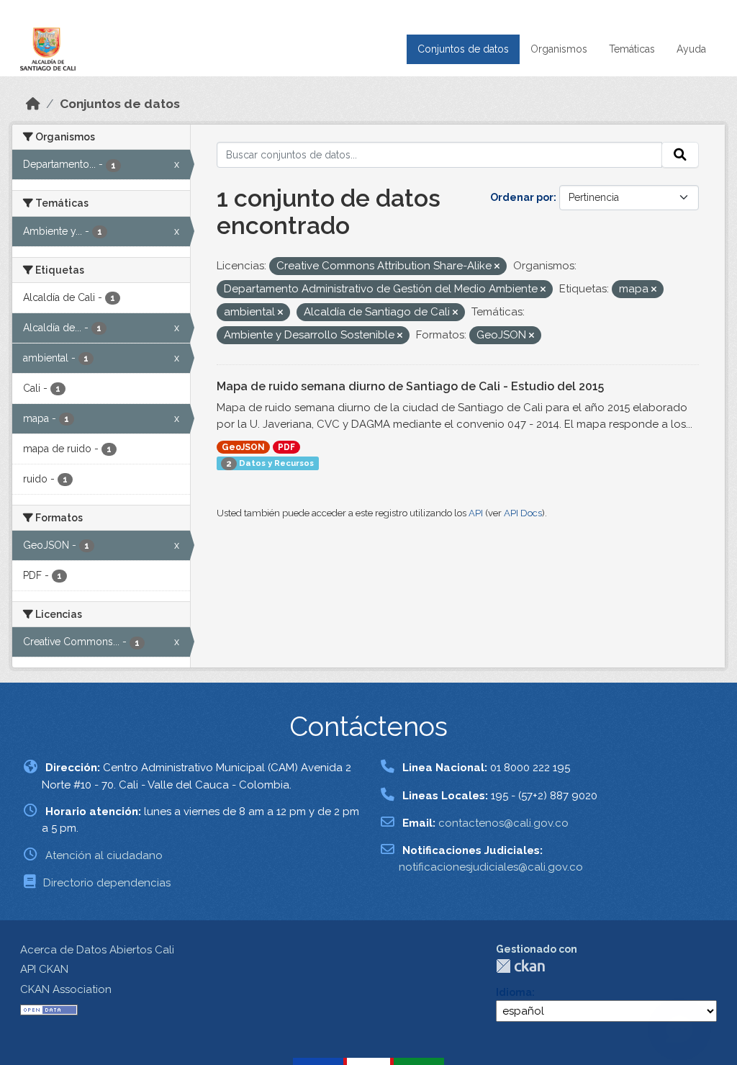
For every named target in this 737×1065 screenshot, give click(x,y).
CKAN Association (66, 989)
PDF (286, 447)
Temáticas (632, 49)
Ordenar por (521, 197)
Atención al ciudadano (104, 855)
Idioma (514, 992)
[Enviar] (680, 155)
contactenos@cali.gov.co (503, 823)
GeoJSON (243, 447)
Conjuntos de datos (463, 49)
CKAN (520, 966)
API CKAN (44, 969)
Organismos (558, 49)
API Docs (523, 513)
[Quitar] (496, 266)
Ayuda (691, 49)
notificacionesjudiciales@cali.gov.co (491, 866)
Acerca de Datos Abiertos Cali (97, 949)
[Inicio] (33, 103)
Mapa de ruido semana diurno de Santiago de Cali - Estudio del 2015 (410, 386)
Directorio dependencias (107, 882)
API (476, 513)
